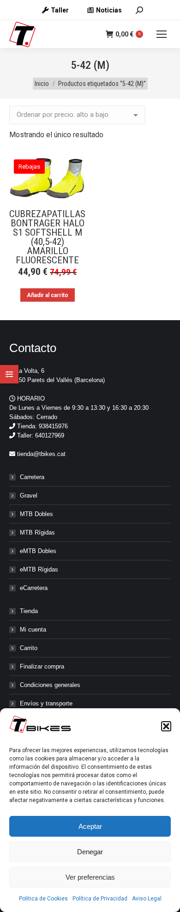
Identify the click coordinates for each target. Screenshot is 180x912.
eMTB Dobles (38, 550)
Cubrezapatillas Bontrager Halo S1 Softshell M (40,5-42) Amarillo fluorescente (47, 237)
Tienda (29, 611)
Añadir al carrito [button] (47, 295)
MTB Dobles (36, 514)
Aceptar (90, 826)
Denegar (90, 852)
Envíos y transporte (46, 703)
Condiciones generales (50, 684)
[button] (166, 726)
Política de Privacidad (99, 898)
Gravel (28, 495)
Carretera (32, 477)
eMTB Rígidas (39, 569)
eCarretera (34, 587)
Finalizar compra (42, 666)
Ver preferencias (90, 877)
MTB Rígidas (37, 532)
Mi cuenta (33, 629)
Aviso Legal (147, 898)
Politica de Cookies (43, 898)
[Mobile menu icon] (161, 34)
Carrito (28, 647)
